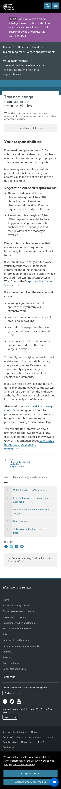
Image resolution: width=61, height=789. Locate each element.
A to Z (41, 742)
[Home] (9, 7)
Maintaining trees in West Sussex (30, 490)
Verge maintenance (15, 61)
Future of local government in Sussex (22, 737)
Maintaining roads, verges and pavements (29, 52)
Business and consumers (15, 617)
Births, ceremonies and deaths (18, 611)
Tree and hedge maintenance (22, 65)
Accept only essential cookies (30, 782)
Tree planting (20, 521)
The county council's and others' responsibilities (20, 463)
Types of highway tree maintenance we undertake (33, 500)
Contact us (8, 747)
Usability (50, 737)
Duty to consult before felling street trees (31, 531)
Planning (8, 657)
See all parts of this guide (32, 128)
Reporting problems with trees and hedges (31, 511)
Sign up (8, 717)
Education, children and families (19, 623)
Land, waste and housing (16, 640)
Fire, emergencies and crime (17, 628)
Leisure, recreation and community (21, 646)
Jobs (5, 634)
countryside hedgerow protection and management (29, 444)
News (34, 732)
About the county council (16, 605)
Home (7, 47)
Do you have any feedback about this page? (29, 560)
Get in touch (10, 693)
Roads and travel (28, 47)
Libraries (7, 651)
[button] (55, 6)
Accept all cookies (30, 773)
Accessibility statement (15, 732)
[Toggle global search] (47, 6)
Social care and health (14, 669)
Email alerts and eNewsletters (18, 742)
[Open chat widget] (54, 782)
